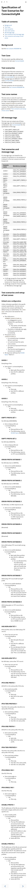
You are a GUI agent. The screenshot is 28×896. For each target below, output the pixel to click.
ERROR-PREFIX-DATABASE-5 (12, 533)
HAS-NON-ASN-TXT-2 (9, 658)
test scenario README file (13, 48)
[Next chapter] (22, 886)
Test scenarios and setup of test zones (13, 293)
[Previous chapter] (5, 886)
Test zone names (10, 31)
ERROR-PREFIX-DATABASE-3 (12, 501)
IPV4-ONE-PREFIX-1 (8, 683)
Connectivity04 (19, 61)
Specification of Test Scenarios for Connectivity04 (13, 11)
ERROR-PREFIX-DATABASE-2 (12, 480)
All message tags (9, 32)
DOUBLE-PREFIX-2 (8, 844)
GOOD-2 (4, 379)
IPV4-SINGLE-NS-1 (8, 770)
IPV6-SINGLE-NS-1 (8, 787)
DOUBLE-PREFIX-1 (8, 805)
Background (8, 25)
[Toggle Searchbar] (7, 2)
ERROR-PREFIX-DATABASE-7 (12, 575)
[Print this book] (26, 2)
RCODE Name (15, 433)
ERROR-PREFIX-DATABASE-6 (12, 542)
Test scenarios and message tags (14, 34)
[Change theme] (4, 2)
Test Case (7, 27)
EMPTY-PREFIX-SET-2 (9, 439)
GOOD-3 (4, 398)
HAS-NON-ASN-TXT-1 (9, 626)
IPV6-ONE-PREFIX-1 (8, 726)
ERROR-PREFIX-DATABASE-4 (12, 524)
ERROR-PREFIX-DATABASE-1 (12, 459)
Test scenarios (9, 29)
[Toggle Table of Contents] (1, 2)
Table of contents (10, 21)
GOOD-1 (4, 360)
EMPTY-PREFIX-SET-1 (9, 418)
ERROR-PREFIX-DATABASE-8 (12, 602)
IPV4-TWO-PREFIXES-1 (9, 704)
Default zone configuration (11, 301)
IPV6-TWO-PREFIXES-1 (9, 747)
